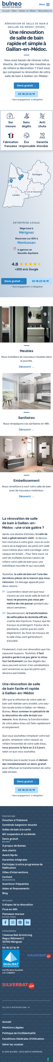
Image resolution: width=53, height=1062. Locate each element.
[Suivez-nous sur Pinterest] (20, 922)
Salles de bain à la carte (16, 829)
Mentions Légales (13, 1027)
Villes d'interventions (15, 872)
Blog (5, 893)
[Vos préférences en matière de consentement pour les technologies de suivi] (48, 1059)
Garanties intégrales (14, 859)
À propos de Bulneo (14, 845)
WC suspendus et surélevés (19, 834)
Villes (14, 11)
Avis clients (9, 850)
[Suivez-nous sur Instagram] (13, 922)
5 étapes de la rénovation (17, 904)
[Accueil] (12, 4)
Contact (7, 877)
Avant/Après (10, 855)
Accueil (5, 11)
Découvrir (25, 429)
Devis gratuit (25, 85)
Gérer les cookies (12, 1044)
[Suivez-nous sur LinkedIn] (27, 922)
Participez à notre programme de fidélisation (22, 866)
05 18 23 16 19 (26, 94)
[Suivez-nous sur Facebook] (5, 922)
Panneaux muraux (13, 914)
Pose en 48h (9, 909)
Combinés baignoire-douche (19, 824)
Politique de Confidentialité (18, 1033)
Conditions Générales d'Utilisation (23, 1038)
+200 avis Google (26, 269)
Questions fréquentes (15, 883)
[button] (26, 1007)
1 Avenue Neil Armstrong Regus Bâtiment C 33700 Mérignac (17, 938)
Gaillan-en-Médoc (27, 11)
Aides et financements (15, 888)
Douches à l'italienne (14, 820)
